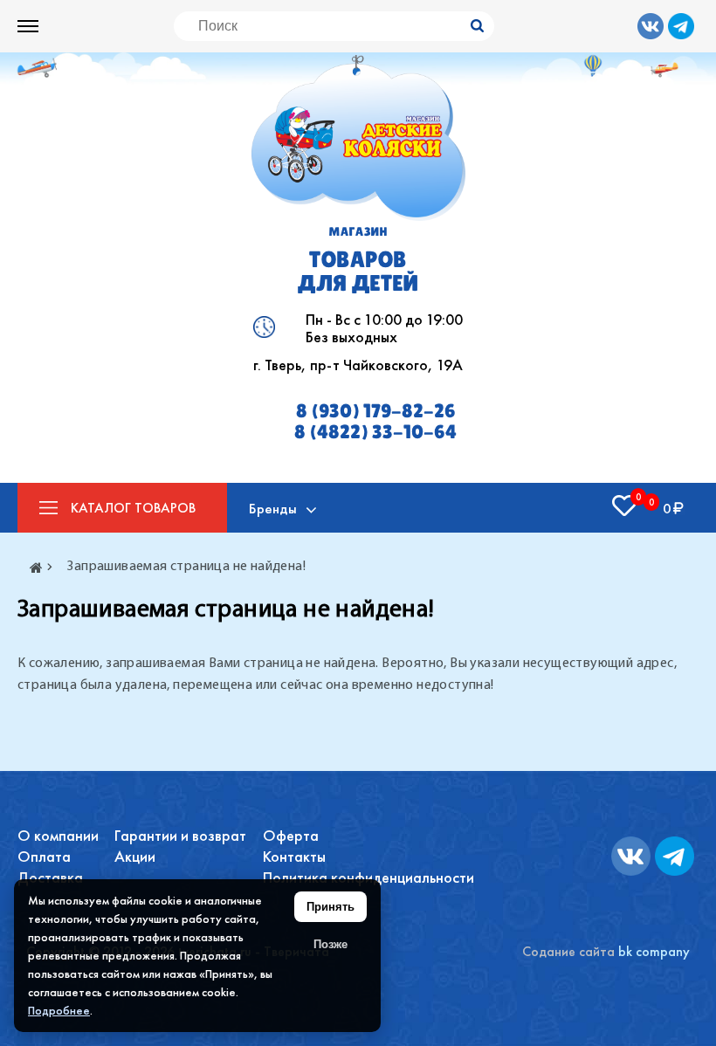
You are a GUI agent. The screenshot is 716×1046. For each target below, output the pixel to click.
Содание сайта (568, 951)
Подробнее (59, 1010)
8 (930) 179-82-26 (376, 411)
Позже (330, 944)
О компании (58, 835)
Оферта (291, 835)
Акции (134, 856)
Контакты (294, 856)
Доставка (50, 877)
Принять (330, 906)
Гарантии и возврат (180, 835)
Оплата (44, 856)
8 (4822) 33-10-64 (375, 432)
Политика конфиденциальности (368, 877)
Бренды (273, 508)
